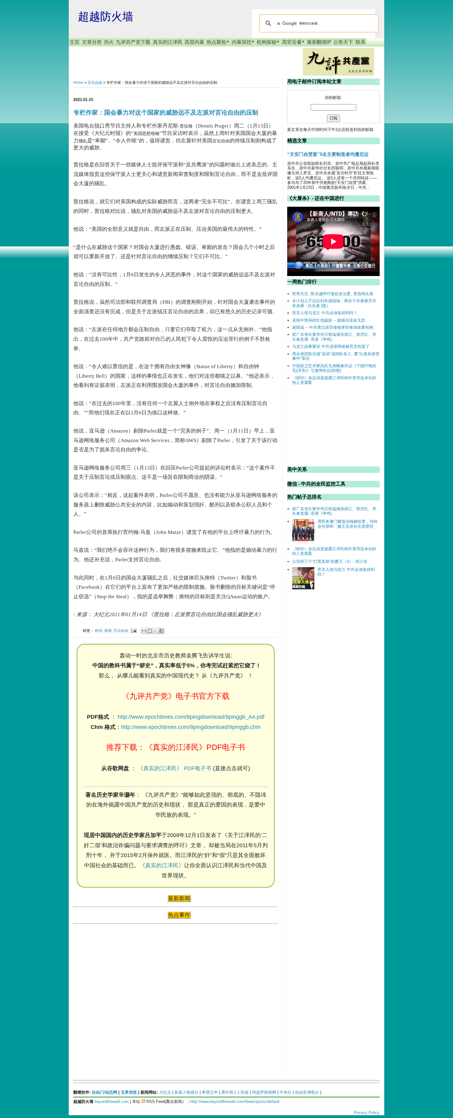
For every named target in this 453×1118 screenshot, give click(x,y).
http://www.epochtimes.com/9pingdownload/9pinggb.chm (191, 727)
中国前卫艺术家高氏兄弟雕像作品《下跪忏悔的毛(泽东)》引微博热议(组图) (334, 368)
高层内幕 (194, 42)
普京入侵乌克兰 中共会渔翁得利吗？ (324, 313)
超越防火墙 (105, 16)
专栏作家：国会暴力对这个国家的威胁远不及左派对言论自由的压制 (165, 112)
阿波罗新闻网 (264, 1092)
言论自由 (95, 82)
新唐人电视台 (186, 1092)
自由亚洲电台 (307, 1092)
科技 (98, 630)
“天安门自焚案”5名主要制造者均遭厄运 (328, 154)
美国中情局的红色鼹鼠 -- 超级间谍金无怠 (328, 320)
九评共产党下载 (133, 42)
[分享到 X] (156, 631)
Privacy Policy (367, 1112)
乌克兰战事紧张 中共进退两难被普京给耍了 (330, 346)
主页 (75, 42)
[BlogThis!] (150, 631)
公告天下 (343, 42)
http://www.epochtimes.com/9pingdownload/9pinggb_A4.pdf (191, 717)
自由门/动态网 (104, 1092)
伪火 (109, 42)
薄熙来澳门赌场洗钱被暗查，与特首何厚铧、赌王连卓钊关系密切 (347, 524)
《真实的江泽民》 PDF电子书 (174, 768)
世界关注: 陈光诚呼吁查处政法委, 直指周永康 (332, 293)
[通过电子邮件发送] (144, 631)
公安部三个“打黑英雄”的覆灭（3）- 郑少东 (329, 561)
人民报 (243, 1092)
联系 (360, 42)
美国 (108, 630)
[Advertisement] (119, 987)
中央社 (286, 1092)
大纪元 (165, 1092)
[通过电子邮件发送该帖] (133, 630)
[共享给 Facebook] (161, 631)
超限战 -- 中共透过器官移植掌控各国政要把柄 (332, 327)
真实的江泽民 (167, 42)
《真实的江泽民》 (162, 865)
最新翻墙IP (319, 42)
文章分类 (92, 42)
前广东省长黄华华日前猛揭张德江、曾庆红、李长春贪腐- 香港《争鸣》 (334, 337)
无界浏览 (129, 1092)
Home (78, 82)
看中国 (227, 1092)
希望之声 (210, 1092)
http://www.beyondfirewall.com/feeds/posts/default (235, 1101)
